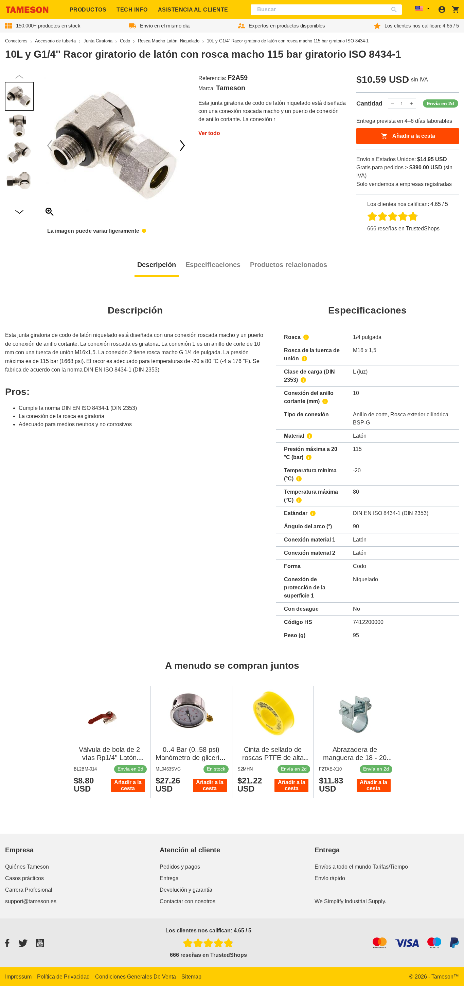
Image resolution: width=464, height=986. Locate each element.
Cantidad (369, 103)
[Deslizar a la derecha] (49, 145)
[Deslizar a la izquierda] (182, 145)
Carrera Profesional (28, 890)
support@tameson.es (30, 901)
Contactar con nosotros (187, 901)
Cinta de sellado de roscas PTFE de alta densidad (273, 758)
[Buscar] (395, 9)
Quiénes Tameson (27, 867)
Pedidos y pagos (180, 867)
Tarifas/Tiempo (390, 867)
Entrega (169, 878)
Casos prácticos (24, 878)
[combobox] (326, 9)
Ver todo (209, 133)
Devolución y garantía (186, 890)
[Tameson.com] (27, 9)
